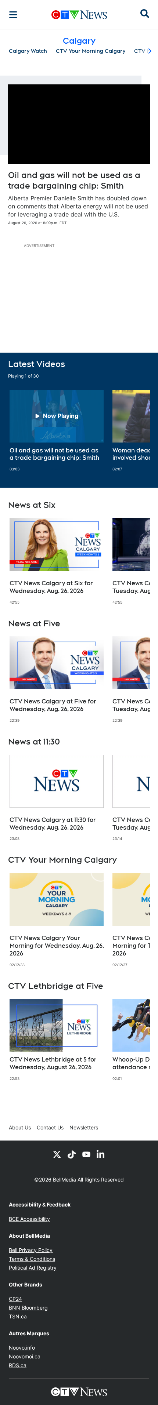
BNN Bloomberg (28, 1307)
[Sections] (13, 14)
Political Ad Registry (33, 1267)
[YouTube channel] (86, 1154)
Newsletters (83, 1127)
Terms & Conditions (32, 1259)
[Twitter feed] (57, 1154)
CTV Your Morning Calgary (90, 51)
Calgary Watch (28, 51)
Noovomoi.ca (24, 1356)
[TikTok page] (71, 1154)
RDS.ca (17, 1365)
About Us (20, 1127)
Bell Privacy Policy (31, 1250)
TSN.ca (18, 1316)
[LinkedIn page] (101, 1154)
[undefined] (57, 431)
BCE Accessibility (29, 1219)
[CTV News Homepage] (79, 14)
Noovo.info (22, 1347)
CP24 (15, 1299)
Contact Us (50, 1127)
